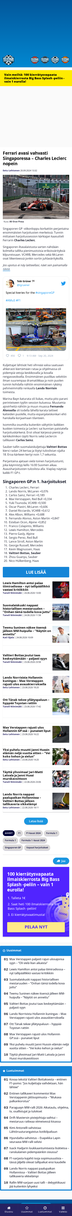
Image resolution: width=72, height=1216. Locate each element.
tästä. (6, 269)
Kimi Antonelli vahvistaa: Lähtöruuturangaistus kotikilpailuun (33, 1130)
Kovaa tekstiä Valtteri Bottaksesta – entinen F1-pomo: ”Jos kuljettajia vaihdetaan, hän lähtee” (38, 1083)
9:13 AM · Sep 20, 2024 (40, 355)
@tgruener (23, 285)
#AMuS (10, 300)
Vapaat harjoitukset (37, 847)
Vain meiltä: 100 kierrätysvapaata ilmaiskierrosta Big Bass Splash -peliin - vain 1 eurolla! (34, 78)
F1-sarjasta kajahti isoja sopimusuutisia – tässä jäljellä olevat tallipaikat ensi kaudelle (37, 1160)
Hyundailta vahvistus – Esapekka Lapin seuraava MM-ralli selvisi (34, 1140)
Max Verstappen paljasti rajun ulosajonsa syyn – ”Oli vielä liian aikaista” (36, 961)
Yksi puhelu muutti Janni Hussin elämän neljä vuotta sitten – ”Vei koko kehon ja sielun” (26, 753)
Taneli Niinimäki (12, 592)
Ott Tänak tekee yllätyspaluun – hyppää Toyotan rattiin (26, 701)
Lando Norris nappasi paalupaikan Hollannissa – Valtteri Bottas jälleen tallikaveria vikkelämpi (22, 799)
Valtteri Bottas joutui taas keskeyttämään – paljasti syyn (25, 657)
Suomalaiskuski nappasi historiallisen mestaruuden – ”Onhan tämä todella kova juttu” (27, 608)
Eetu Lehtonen (11, 170)
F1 (19, 833)
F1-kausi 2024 (33, 833)
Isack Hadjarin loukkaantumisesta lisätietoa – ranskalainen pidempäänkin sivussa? (39, 1150)
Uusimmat (13, 950)
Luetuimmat (15, 1071)
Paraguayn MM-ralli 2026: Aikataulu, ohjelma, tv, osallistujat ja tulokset (39, 1109)
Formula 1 (51, 833)
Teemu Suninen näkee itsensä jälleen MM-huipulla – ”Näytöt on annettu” (27, 630)
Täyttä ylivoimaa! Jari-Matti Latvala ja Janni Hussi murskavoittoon (23, 775)
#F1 (18, 300)
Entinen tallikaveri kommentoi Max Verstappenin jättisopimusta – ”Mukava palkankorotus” (35, 1097)
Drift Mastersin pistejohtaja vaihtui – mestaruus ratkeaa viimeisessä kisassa (35, 1119)
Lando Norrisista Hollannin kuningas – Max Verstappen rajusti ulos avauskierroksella (24, 680)
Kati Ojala (8, 637)
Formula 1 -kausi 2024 (33, 840)
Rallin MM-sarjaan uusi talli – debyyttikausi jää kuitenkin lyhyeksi (37, 1184)
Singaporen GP (13, 847)
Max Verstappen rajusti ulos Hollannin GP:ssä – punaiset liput (27, 729)
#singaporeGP (45, 293)
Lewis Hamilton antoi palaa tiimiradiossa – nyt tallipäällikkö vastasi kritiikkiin (26, 586)
